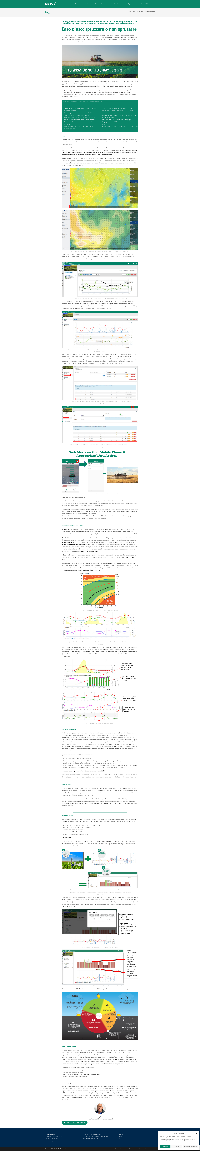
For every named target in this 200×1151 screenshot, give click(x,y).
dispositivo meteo (76, 39)
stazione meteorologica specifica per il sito (116, 254)
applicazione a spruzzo (75, 90)
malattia (91, 86)
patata (74, 899)
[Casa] (130, 11)
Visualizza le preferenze (190, 1146)
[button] (197, 1133)
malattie (127, 1057)
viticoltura (69, 899)
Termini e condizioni (133, 1148)
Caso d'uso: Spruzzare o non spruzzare (146, 11)
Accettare (165, 1146)
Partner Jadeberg (151, 1148)
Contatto (119, 1148)
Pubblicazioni (125, 1148)
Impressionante (122, 1141)
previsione (81, 37)
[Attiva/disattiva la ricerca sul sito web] (154, 4)
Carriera (121, 1136)
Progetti (121, 1134)
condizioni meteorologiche (69, 37)
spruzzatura (120, 39)
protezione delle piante (82, 86)
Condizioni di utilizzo (124, 1138)
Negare (177, 1146)
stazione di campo (68, 841)
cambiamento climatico (109, 92)
